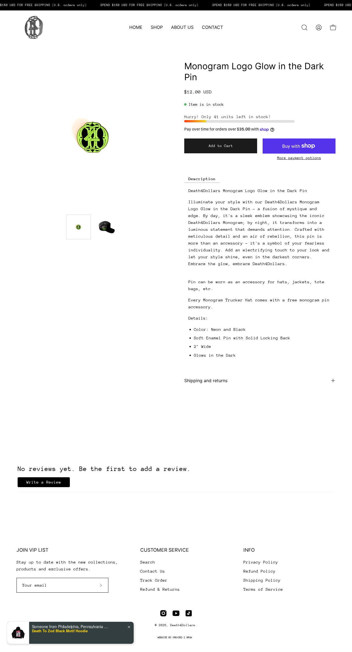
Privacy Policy (260, 562)
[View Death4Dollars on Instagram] (163, 613)
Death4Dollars (182, 625)
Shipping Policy (261, 580)
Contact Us (152, 571)
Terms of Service (263, 589)
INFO (249, 550)
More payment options (299, 158)
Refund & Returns (160, 589)
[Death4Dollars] (33, 27)
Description (202, 178)
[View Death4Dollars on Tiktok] (189, 613)
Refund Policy (259, 571)
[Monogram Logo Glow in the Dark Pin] (78, 227)
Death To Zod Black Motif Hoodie (60, 631)
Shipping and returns (205, 380)
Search (147, 562)
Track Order (153, 580)
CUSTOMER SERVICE (164, 550)
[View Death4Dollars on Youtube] (176, 613)
